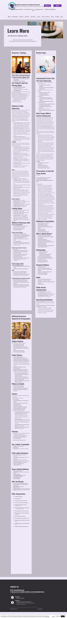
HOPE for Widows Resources (18, 385)
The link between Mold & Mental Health (46, 101)
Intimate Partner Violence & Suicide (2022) (20, 268)
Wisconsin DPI (15, 249)
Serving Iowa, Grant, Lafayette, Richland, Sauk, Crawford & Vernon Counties (29, 6)
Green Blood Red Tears (19, 419)
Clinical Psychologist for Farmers (19, 409)
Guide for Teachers (16, 489)
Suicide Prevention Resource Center (20, 242)
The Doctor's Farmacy (17, 201)
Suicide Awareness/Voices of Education (22, 520)
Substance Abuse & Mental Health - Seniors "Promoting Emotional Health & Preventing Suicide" (22, 374)
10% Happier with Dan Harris (18, 122)
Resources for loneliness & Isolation (19, 366)
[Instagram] (12, 597)
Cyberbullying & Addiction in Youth (19, 475)
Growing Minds (16, 153)
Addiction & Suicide (16, 474)
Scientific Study (42, 88)
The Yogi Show (16, 165)
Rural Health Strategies (17, 229)
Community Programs (17, 252)
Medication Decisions (41, 229)
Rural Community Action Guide (18, 228)
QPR (20, 101)
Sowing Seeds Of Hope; (17, 405)
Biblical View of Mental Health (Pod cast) (20, 279)
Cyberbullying (15, 447)
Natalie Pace (15, 158)
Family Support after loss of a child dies (22, 507)
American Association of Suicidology (21, 502)
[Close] (65, 616)
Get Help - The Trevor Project (18, 446)
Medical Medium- (16, 202)
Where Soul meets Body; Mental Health (20, 280)
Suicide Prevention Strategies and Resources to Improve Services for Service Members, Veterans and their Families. (21, 236)
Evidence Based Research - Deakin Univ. (43, 177)
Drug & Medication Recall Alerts (43, 231)
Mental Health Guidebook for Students (20, 346)
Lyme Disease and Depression (44, 92)
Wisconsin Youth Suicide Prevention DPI (20, 250)
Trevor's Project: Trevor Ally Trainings (19, 272)
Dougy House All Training (17, 256)
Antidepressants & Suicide (42, 224)
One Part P (16, 206)
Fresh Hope (15, 459)
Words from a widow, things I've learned (20, 388)
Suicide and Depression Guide (18, 350)
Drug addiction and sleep (17, 476)
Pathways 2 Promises (17, 461)
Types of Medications (42, 230)
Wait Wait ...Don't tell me (17, 187)
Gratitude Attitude (16, 163)
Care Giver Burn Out (16, 368)
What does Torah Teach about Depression (21, 284)
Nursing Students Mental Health (19, 351)
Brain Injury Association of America (44, 167)
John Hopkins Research (43, 93)
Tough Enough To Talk (17, 210)
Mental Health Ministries (17, 454)
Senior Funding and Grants (18, 356)
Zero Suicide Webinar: (17, 241)
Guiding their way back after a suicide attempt (21, 488)
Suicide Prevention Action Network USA (22, 523)
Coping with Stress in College (18, 345)
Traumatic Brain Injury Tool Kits (43, 162)
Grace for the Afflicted (17, 463)
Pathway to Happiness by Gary (18, 136)
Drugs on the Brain (16, 478)
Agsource (15, 396)
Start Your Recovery (17, 477)
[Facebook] (12, 602)
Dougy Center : (16, 219)
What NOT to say (16, 487)
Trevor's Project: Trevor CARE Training (20, 271)
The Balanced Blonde (17, 205)
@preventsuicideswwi (20, 598)
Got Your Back (15, 399)
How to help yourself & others (18, 486)
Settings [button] (53, 616)
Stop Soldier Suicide (17, 438)
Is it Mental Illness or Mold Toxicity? (45, 97)
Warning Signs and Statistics (19, 81)
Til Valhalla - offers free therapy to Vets (20, 435)
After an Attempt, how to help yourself (20, 483)
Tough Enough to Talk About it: (18, 212)
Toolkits (14, 238)
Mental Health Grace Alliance (18, 457)
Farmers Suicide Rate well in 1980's (19, 408)
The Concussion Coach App (46, 126)
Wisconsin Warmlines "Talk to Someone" (20, 369)
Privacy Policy (47, 616)
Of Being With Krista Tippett (18, 127)
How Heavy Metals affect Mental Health (46, 87)
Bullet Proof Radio (16, 200)
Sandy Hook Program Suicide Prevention (20, 251)
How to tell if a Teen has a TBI (43, 166)
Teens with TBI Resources (42, 165)
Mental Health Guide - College (18, 344)
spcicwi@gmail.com (17, 90)
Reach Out (15, 433)
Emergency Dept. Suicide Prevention (19, 233)
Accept (63, 616)
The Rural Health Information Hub (21, 500)
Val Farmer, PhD (18, 498)
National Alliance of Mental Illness (21, 518)
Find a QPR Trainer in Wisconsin (19, 87)
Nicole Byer (15, 178)
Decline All (57, 616)
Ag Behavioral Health (19, 496)
